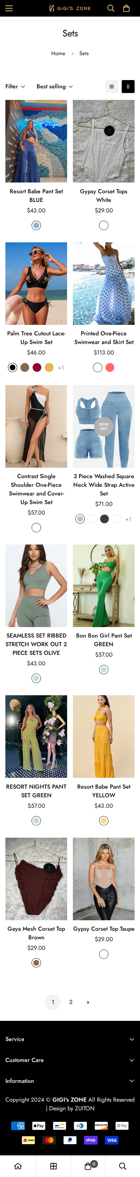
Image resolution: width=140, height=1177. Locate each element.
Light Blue (80, 519)
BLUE (36, 225)
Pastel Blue (97, 367)
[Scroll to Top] (127, 1139)
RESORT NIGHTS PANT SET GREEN (36, 791)
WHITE (103, 225)
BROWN (36, 962)
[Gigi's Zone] (70, 8)
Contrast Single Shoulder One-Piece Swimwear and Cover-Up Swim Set (36, 489)
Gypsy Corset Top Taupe (104, 929)
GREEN (36, 678)
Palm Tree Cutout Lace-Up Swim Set (36, 337)
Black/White (36, 527)
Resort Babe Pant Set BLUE (36, 195)
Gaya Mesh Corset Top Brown (36, 933)
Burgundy (37, 367)
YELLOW (103, 820)
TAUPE (103, 954)
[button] (126, 8)
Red (110, 367)
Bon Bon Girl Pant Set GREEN (104, 639)
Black (12, 367)
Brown (24, 367)
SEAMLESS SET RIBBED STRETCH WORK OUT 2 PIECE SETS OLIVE (36, 644)
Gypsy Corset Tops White (103, 195)
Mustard (49, 367)
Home (58, 53)
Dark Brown (116, 519)
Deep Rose (92, 519)
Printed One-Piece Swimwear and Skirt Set (104, 337)
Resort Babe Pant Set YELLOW (103, 791)
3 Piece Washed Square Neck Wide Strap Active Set (104, 485)
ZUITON (84, 1108)
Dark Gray (104, 519)
